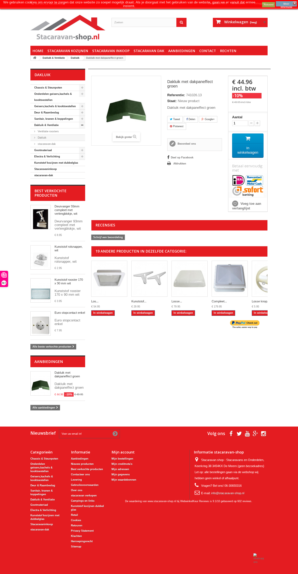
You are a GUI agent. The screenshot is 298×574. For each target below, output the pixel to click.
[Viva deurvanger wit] (40, 217)
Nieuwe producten (82, 463)
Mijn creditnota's (121, 463)
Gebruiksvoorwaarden (85, 485)
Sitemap (76, 546)
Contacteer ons (80, 474)
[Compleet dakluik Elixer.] (230, 279)
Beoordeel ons (186, 143)
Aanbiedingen (181, 50)
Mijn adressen (120, 469)
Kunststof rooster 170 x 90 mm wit (69, 281)
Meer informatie (286, 4)
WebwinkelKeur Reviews (194, 501)
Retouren (76, 525)
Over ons (76, 490)
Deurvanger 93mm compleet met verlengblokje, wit (67, 210)
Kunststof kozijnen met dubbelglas (56, 162)
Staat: (172, 101)
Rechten (228, 50)
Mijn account (123, 452)
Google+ (209, 119)
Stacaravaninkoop (45, 169)
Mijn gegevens (120, 474)
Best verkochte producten (50, 193)
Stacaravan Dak (149, 50)
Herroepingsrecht (82, 541)
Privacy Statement (82, 530)
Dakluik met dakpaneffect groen (67, 374)
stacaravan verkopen (84, 495)
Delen (191, 119)
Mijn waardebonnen (123, 479)
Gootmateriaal (43, 150)
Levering (76, 479)
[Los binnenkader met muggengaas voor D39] (109, 279)
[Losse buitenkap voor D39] (190, 279)
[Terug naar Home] (35, 58)
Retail (74, 514)
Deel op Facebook (182, 157)
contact (207, 50)
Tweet (176, 119)
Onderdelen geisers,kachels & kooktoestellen (53, 96)
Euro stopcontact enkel (70, 312)
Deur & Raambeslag (46, 112)
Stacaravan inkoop (111, 50)
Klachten (76, 536)
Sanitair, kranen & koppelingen (53, 118)
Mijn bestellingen (122, 458)
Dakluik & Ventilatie (46, 125)
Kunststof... (138, 301)
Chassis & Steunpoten (48, 87)
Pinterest (177, 126)
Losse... (177, 301)
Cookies (76, 520)
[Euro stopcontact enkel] (40, 323)
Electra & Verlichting (47, 156)
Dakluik (41, 137)
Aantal (237, 117)
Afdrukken (179, 163)
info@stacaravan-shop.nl (227, 493)
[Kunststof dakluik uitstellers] (149, 279)
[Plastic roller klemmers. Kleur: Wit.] (40, 257)
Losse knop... (261, 301)
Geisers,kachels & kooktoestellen (55, 106)
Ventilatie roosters (48, 131)
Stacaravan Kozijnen (67, 50)
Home (37, 50)
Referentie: (176, 95)
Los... (95, 301)
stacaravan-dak (46, 143)
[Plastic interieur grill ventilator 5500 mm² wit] (40, 290)
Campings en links (82, 500)
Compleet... (219, 301)
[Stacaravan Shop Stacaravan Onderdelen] (67, 28)
